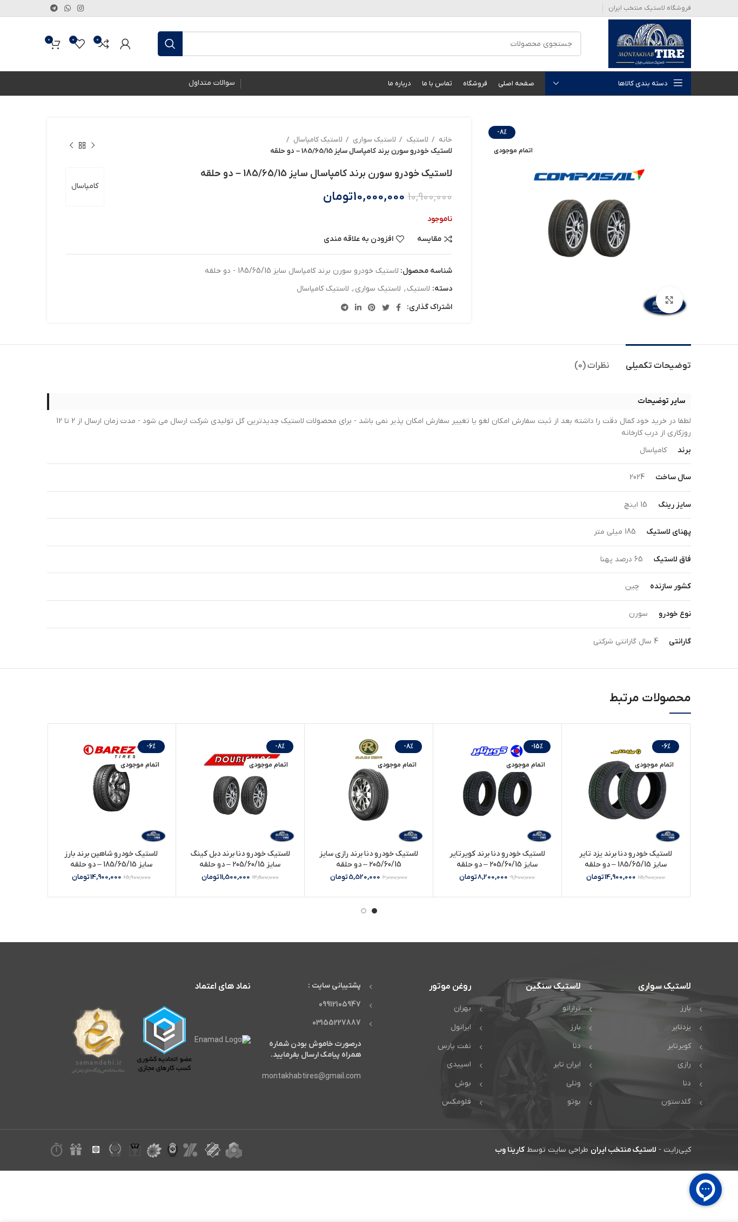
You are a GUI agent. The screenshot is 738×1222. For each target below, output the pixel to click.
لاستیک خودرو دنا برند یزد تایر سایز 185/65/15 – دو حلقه (625, 859)
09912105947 (340, 1004)
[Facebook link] (398, 307)
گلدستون (676, 1102)
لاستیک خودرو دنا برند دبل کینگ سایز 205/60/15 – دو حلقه (240, 859)
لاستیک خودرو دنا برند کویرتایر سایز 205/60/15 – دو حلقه (497, 859)
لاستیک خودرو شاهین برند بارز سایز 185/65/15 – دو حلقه (111, 859)
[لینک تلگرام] (54, 8)
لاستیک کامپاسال (317, 139)
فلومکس (456, 1102)
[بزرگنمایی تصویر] (669, 299)
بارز (685, 1008)
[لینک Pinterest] (372, 307)
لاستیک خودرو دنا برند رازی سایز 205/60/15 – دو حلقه (368, 859)
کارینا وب (510, 1150)
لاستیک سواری (373, 139)
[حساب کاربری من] (125, 44)
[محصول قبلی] (93, 145)
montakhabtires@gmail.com (311, 1076)
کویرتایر (679, 1046)
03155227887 (336, 1023)
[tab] (658, 360)
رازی (684, 1064)
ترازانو (571, 1008)
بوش (463, 1083)
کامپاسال (84, 186)
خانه (444, 139)
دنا (687, 1083)
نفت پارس (454, 1046)
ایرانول (461, 1027)
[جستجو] (170, 43)
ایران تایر (567, 1064)
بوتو (574, 1102)
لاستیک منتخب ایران (623, 1150)
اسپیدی (459, 1064)
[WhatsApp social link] (67, 8)
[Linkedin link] (358, 307)
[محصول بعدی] (71, 145)
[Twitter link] (386, 307)
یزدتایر (681, 1027)
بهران (462, 1008)
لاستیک (416, 139)
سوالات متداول (212, 83)
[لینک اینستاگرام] (80, 8)
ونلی (573, 1083)
